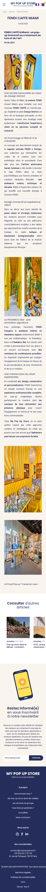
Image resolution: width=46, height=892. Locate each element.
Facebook (22, 834)
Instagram (17, 834)
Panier (43, 4)
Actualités (11, 11)
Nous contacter (23, 817)
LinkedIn (26, 834)
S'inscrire (36, 758)
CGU (23, 882)
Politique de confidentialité (23, 877)
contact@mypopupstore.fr (23, 850)
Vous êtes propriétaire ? (23, 808)
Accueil (5, 11)
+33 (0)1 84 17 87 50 (23, 853)
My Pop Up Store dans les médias (23, 798)
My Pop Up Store (23, 4)
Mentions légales (23, 872)
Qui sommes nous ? (23, 793)
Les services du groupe (23, 803)
